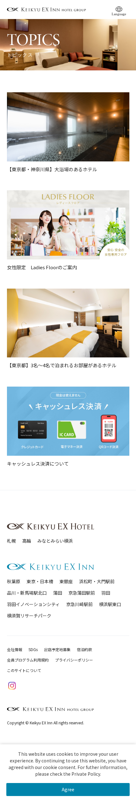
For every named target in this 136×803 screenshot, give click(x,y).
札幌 (11, 541)
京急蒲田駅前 (81, 593)
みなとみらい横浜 (55, 541)
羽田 (105, 593)
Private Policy (85, 774)
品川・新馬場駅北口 (27, 593)
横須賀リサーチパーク (29, 615)
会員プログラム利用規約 (28, 660)
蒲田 (57, 593)
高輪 (26, 541)
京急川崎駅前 (79, 604)
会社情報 (14, 649)
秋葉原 (13, 581)
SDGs (33, 649)
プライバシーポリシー (74, 660)
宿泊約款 (84, 649)
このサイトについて (24, 670)
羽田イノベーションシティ (33, 604)
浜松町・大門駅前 (96, 581)
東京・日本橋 (40, 581)
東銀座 (66, 581)
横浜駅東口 (110, 604)
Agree (68, 789)
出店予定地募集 (57, 649)
